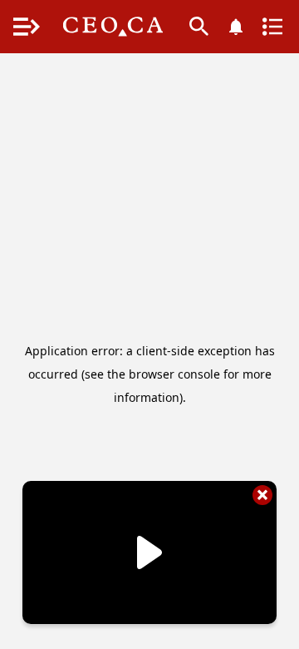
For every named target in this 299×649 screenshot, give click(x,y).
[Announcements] (235, 26)
